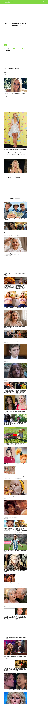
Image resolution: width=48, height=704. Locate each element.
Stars (27, 1)
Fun (19, 1)
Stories (30, 1)
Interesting (23, 1)
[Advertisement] (24, 12)
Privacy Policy (35, 1)
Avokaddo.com (8, 1)
